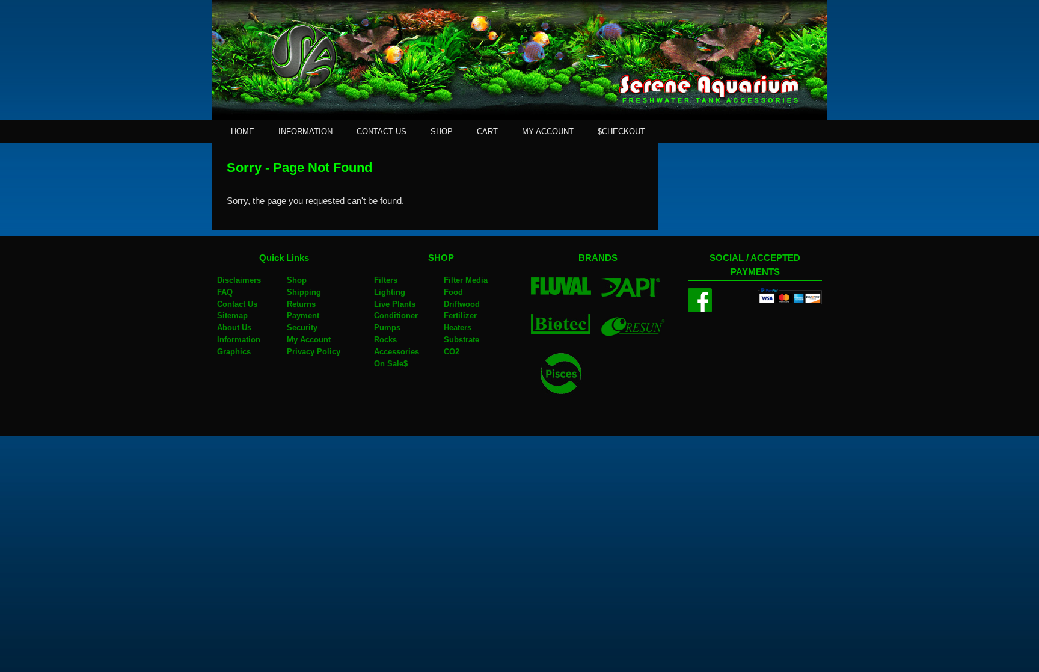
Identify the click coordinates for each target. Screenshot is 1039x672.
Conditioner (396, 315)
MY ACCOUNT (548, 131)
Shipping (304, 292)
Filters (385, 280)
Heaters (457, 327)
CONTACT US (381, 131)
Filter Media (466, 280)
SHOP (442, 131)
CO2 (451, 351)
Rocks (385, 339)
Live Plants (394, 304)
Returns (301, 304)
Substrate (461, 339)
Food (453, 292)
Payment (303, 315)
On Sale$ (391, 363)
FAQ (225, 292)
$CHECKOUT (621, 131)
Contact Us (237, 304)
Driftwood (462, 304)
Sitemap (232, 315)
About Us (234, 327)
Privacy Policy (313, 351)
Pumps (387, 327)
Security (302, 327)
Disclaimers (239, 280)
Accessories (396, 351)
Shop (297, 280)
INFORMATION (305, 131)
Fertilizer (460, 315)
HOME (242, 131)
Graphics (234, 351)
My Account (309, 339)
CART (487, 131)
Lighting (389, 292)
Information (238, 339)
